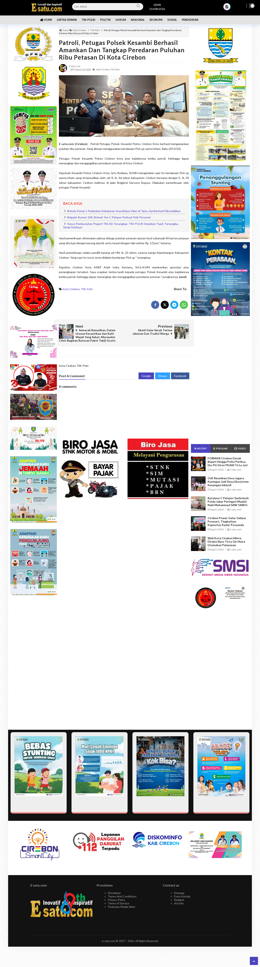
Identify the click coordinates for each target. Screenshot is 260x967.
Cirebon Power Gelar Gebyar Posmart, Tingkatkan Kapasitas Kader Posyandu (227, 521)
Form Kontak (182, 896)
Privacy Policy (116, 900)
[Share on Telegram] (174, 305)
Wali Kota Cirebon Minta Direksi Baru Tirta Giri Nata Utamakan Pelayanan (226, 541)
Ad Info (179, 903)
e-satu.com (108, 941)
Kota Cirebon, (103, 69)
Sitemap (179, 893)
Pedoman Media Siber (121, 906)
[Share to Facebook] (155, 305)
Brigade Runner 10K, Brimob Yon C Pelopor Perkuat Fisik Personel (109, 217)
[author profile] (63, 67)
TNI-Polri (87, 289)
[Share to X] (165, 305)
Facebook (180, 376)
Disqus (162, 376)
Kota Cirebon (71, 289)
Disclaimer (114, 893)
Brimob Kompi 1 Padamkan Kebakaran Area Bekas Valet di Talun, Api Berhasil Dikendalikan (124, 211)
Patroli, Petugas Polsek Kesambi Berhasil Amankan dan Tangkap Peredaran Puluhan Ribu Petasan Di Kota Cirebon (122, 50)
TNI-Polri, (115, 69)
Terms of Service (118, 903)
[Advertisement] (220, 380)
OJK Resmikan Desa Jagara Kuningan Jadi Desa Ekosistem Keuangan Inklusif (228, 481)
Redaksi (179, 900)
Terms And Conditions (122, 896)
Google (146, 376)
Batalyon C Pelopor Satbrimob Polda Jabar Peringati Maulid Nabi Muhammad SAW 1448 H (228, 501)
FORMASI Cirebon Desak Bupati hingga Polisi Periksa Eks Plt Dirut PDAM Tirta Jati (228, 461)
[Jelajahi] (251, 5)
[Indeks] (227, 6)
